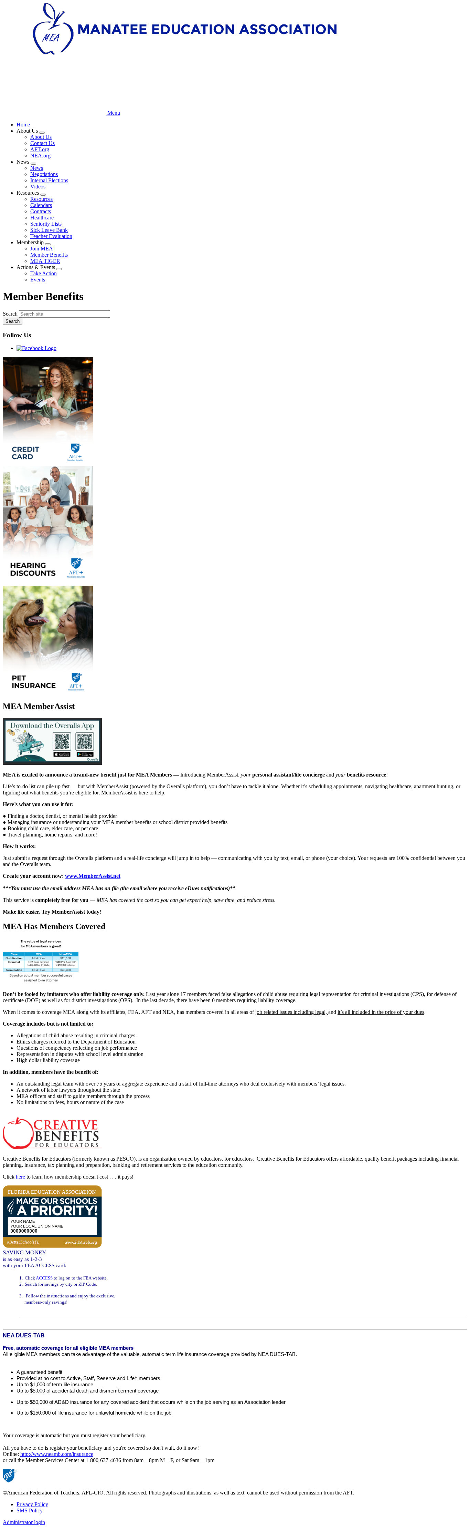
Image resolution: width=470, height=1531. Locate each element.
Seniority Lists (46, 224)
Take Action (43, 273)
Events (37, 279)
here (20, 1177)
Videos (37, 186)
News (36, 168)
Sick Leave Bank (49, 230)
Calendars (41, 205)
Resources (41, 199)
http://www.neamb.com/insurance (56, 1454)
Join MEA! (42, 248)
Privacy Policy (32, 1504)
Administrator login (24, 1522)
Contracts (40, 211)
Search (10, 314)
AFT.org (39, 149)
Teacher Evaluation (51, 236)
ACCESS (44, 1278)
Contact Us (42, 143)
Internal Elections (49, 180)
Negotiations (44, 174)
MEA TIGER (45, 261)
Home (23, 124)
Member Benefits (49, 255)
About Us (41, 137)
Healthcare (42, 217)
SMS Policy (30, 1510)
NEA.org (40, 155)
